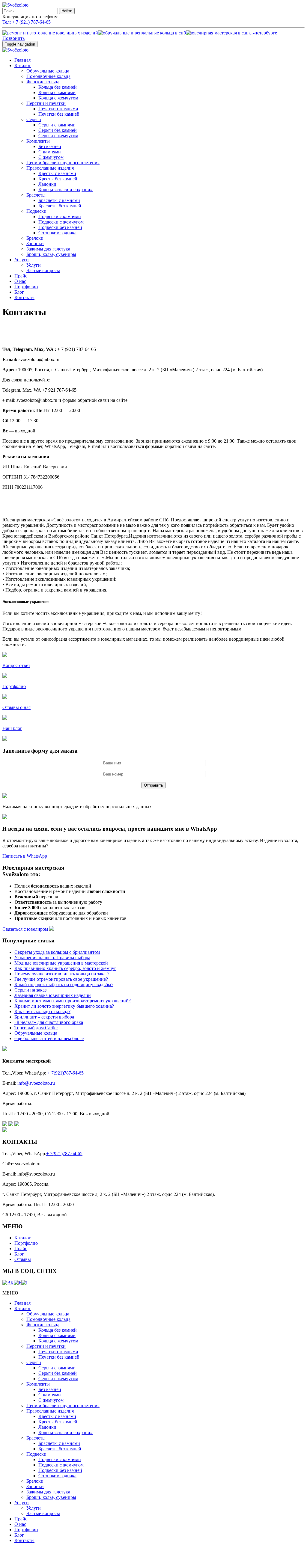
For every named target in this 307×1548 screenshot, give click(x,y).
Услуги (21, 259)
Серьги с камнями (57, 124)
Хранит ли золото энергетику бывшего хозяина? (64, 1006)
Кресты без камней (57, 178)
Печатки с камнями (58, 108)
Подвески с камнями (59, 216)
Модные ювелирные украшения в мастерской (61, 962)
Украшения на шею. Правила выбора (52, 957)
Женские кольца (42, 81)
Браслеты (36, 194)
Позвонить (13, 38)
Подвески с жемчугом (61, 221)
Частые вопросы (43, 270)
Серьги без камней (57, 130)
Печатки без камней (58, 114)
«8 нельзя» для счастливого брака (48, 1022)
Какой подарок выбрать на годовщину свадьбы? (63, 984)
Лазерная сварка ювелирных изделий (52, 995)
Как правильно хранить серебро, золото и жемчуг (65, 968)
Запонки (35, 243)
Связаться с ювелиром (25, 929)
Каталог (22, 65)
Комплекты (38, 141)
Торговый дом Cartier (36, 1027)
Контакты (24, 297)
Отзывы (22, 1259)
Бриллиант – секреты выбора (44, 1016)
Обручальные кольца (47, 70)
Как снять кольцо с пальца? (42, 1011)
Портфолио (26, 286)
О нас (20, 281)
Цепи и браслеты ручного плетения (63, 162)
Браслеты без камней (59, 205)
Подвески (36, 211)
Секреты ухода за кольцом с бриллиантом (57, 952)
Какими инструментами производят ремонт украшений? (72, 1000)
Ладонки (47, 184)
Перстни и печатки (46, 103)
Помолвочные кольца (48, 76)
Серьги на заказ (30, 989)
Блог (19, 292)
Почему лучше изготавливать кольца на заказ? (61, 973)
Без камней (49, 146)
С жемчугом (51, 157)
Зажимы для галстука (48, 248)
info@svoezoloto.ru (36, 1083)
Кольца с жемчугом (58, 97)
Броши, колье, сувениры (51, 254)
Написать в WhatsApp (24, 856)
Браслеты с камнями (59, 200)
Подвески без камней (60, 227)
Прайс (20, 275)
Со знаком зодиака (57, 232)
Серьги (33, 119)
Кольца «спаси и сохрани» (65, 189)
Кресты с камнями (57, 173)
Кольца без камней (57, 87)
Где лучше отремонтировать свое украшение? (61, 979)
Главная (22, 60)
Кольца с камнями (57, 92)
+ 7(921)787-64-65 (65, 1072)
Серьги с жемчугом (58, 135)
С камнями (49, 151)
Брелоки (34, 238)
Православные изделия (50, 168)
